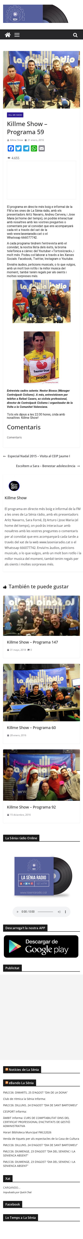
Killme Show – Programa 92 (31, 807)
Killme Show (16, 140)
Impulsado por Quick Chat (17, 1192)
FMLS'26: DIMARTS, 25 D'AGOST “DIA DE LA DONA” (35, 1092)
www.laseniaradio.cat (28, 234)
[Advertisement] (41, 1017)
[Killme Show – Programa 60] (41, 666)
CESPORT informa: (15, 1111)
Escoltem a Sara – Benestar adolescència (45, 466)
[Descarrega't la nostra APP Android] (41, 937)
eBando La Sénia (21, 1083)
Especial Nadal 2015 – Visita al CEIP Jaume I (39, 456)
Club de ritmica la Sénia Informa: (24, 1099)
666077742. (29, 237)
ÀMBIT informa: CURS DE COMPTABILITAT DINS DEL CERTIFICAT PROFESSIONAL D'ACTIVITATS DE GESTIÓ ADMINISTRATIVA (36, 1122)
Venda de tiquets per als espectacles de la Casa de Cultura (41, 1138)
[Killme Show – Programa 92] (41, 752)
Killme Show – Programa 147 (32, 642)
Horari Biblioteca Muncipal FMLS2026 (27, 1132)
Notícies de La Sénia (24, 1070)
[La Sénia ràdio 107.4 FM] (7, 34)
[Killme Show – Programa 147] (41, 598)
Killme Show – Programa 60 (31, 727)
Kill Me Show (15, 115)
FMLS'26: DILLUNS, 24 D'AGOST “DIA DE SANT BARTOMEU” (40, 1105)
